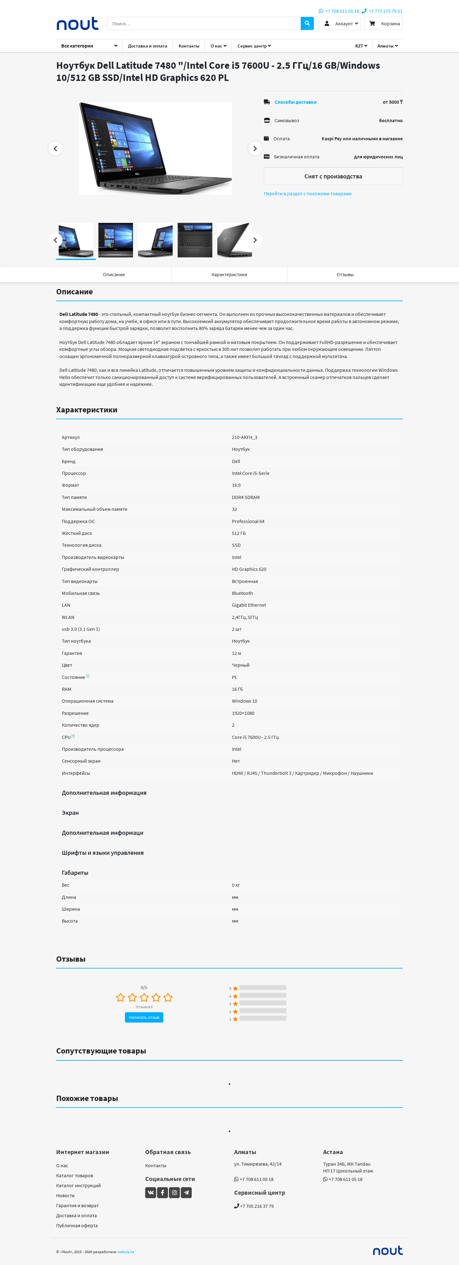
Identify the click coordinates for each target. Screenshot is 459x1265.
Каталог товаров (74, 1175)
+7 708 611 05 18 (341, 11)
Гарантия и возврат (77, 1205)
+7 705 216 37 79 (256, 1206)
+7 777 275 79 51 (385, 11)
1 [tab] (229, 1084)
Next (255, 149)
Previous (55, 149)
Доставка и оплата (147, 46)
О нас (62, 1165)
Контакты (189, 46)
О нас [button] (216, 46)
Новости (65, 1195)
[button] (340, 23)
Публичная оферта (77, 1225)
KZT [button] (359, 46)
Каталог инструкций (78, 1185)
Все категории (77, 45)
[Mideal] (388, 1250)
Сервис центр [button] (252, 46)
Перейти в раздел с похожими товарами (308, 193)
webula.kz (125, 1251)
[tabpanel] (155, 148)
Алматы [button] (386, 46)
